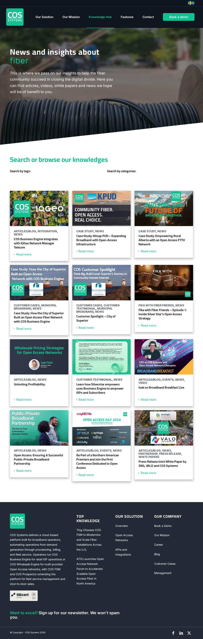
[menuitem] (44, 17)
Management (162, 573)
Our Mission (161, 535)
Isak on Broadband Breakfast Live (161, 387)
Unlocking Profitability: (29, 384)
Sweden (191, 3)
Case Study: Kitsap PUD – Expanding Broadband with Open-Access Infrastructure (101, 240)
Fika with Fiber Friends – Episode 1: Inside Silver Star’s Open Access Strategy (163, 314)
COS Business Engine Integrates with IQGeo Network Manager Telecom (36, 243)
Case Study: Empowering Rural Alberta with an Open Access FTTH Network (162, 240)
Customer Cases (164, 563)
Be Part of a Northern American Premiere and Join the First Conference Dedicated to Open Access (97, 461)
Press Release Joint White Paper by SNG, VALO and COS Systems (162, 463)
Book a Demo (162, 525)
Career (158, 544)
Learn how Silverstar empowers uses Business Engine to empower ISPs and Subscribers (100, 388)
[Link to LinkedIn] (181, 633)
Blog (157, 554)
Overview (121, 525)
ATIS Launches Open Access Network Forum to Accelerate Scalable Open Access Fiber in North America (90, 571)
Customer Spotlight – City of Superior (95, 318)
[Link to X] (189, 633)
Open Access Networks (124, 537)
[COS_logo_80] (15, 17)
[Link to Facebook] (173, 633)
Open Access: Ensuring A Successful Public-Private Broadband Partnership (38, 459)
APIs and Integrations (123, 552)
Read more (24, 254)
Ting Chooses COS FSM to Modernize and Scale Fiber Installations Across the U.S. (89, 539)
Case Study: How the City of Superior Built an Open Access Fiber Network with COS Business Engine (39, 317)
